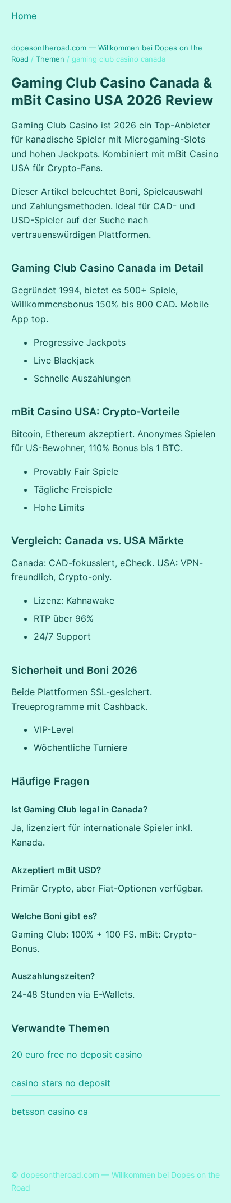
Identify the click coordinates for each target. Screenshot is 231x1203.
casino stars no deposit (60, 1083)
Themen (50, 58)
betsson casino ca (49, 1111)
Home (23, 15)
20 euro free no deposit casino (76, 1054)
